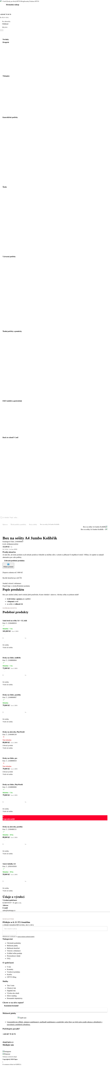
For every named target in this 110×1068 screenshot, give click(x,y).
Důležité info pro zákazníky (14, 1010)
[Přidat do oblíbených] (4, 616)
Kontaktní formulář (11, 1006)
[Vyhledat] (2, 521)
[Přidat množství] (4, 679)
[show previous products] (4, 532)
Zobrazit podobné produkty (14, 561)
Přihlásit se (8, 933)
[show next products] (4, 535)
